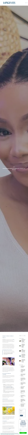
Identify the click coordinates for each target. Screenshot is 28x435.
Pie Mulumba (14, 170)
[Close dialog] (26, 420)
